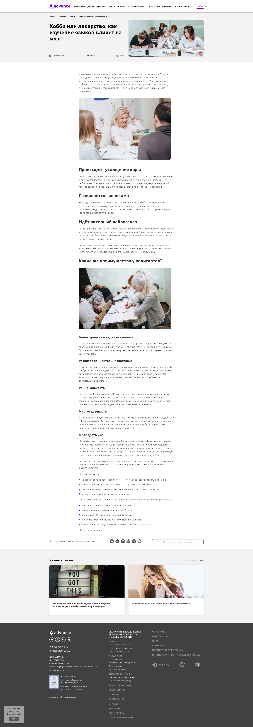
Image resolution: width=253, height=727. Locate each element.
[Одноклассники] (117, 541)
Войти (200, 6)
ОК (13, 718)
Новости (114, 708)
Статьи (150, 6)
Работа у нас (160, 636)
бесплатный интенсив (150, 464)
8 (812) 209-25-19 (59, 651)
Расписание (79, 6)
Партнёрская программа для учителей (176, 655)
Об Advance (159, 632)
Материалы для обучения (119, 652)
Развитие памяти (120, 685)
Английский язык (136, 6)
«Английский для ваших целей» (122, 677)
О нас (157, 6)
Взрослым (101, 6)
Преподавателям (116, 6)
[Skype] (140, 541)
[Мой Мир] (123, 541)
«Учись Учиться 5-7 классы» (120, 645)
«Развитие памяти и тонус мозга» (122, 663)
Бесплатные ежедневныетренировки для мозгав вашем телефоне (125, 634)
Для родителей (115, 666)
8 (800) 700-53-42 (58, 646)
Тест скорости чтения (117, 669)
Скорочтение (117, 690)
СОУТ (155, 641)
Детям (90, 6)
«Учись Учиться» (115, 659)
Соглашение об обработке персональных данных (71, 681)
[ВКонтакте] (112, 541)
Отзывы (114, 695)
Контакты (167, 6)
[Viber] (128, 541)
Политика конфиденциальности (73, 686)
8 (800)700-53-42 (183, 6)
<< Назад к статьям (195, 560)
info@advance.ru (56, 670)
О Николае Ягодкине (121, 718)
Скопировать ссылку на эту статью (178, 542)
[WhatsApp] (134, 541)
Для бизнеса (117, 713)
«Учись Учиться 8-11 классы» (120, 648)
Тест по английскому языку (120, 681)
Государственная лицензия (71, 689)
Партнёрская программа (168, 650)
